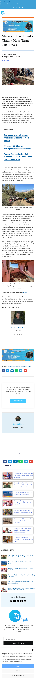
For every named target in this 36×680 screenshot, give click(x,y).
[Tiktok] (26, 7)
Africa (6, 60)
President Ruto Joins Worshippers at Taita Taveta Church (22, 503)
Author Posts (18, 427)
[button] (33, 650)
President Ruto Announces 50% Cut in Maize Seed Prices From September (23, 475)
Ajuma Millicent (18, 327)
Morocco (24, 367)
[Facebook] (11, 7)
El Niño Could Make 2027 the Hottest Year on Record (21, 562)
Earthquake (16, 367)
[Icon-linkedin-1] (21, 601)
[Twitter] (14, 7)
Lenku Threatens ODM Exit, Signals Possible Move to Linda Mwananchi (22, 530)
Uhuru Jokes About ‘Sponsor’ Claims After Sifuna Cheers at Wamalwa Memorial (23, 485)
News (29, 367)
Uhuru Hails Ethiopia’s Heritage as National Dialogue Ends (23, 539)
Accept (18, 666)
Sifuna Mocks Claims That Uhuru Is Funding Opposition (21, 575)
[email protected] (6, 1)
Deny (18, 671)
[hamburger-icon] (21, 12)
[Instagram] (17, 7)
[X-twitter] (14, 601)
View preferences (18, 676)
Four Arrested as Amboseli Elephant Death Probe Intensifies (22, 521)
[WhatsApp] (20, 7)
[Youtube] (23, 7)
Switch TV (26, 293)
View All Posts (18, 335)
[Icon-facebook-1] (11, 601)
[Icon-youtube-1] (18, 601)
